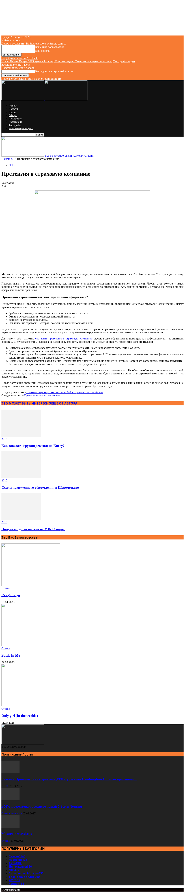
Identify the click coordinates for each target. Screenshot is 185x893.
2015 (13, 158)
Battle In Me (10, 655)
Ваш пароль (42, 50)
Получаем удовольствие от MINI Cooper (33, 529)
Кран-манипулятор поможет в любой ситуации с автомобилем (64, 392)
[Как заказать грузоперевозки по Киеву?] (21, 435)
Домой (5, 158)
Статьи (12, 112)
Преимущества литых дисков (42, 395)
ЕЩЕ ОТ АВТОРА (64, 403)
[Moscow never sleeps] (10, 826)
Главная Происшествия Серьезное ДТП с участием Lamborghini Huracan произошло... (69, 779)
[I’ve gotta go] (30, 584)
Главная (13, 105)
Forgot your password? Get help (19, 58)
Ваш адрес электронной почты (54, 71)
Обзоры (13, 115)
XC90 (4, 786)
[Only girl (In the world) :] (30, 705)
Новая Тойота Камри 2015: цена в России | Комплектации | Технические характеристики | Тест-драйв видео (68, 61)
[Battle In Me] (30, 645)
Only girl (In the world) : (19, 715)
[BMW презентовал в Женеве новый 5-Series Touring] (10, 799)
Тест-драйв (15, 125)
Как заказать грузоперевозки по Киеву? (33, 446)
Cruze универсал (11, 813)
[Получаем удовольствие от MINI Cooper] (21, 518)
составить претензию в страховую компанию (63, 338)
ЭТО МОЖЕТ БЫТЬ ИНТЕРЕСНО (26, 403)
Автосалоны (15, 122)
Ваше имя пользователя (49, 46)
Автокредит (15, 118)
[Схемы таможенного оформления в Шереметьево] (21, 477)
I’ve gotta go (10, 595)
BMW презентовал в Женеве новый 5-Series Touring (41, 806)
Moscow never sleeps (16, 834)
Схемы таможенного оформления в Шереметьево (40, 487)
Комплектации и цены (21, 128)
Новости (13, 109)
